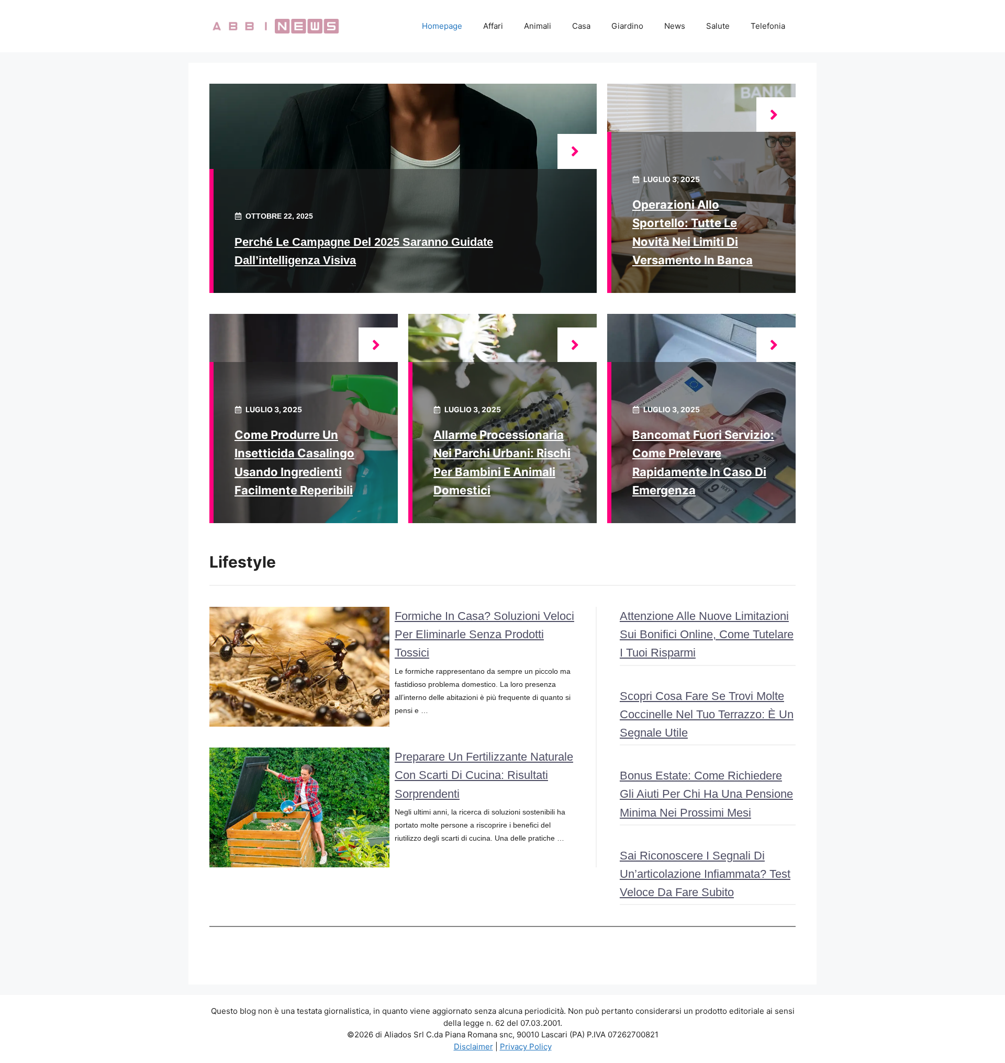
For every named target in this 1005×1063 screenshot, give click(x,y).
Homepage (442, 26)
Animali (537, 26)
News (674, 26)
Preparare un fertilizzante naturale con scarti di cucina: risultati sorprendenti (484, 775)
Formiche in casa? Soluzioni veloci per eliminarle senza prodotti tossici (484, 634)
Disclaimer (473, 1046)
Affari (493, 26)
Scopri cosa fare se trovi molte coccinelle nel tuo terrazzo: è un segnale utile (707, 714)
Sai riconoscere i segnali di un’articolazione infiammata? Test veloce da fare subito (705, 874)
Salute (718, 26)
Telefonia (768, 26)
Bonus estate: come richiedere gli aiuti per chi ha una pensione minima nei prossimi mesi (706, 794)
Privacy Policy (526, 1046)
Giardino (627, 26)
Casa (581, 26)
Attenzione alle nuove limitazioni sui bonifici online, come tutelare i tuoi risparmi (707, 634)
